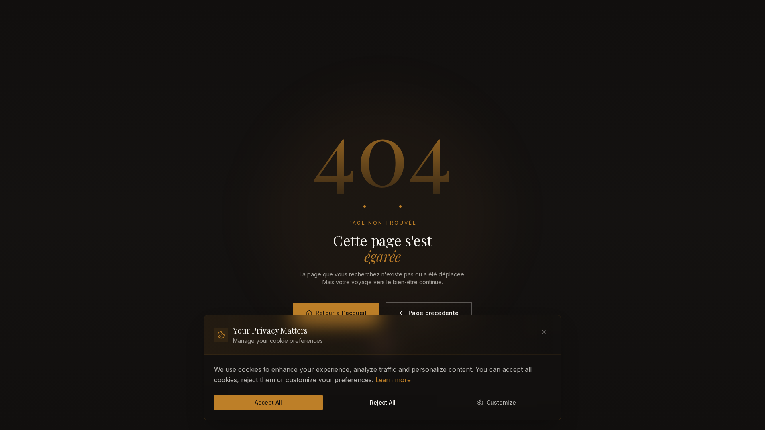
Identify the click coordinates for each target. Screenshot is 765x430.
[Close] (544, 332)
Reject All (383, 402)
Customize (501, 402)
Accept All (268, 402)
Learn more (393, 380)
